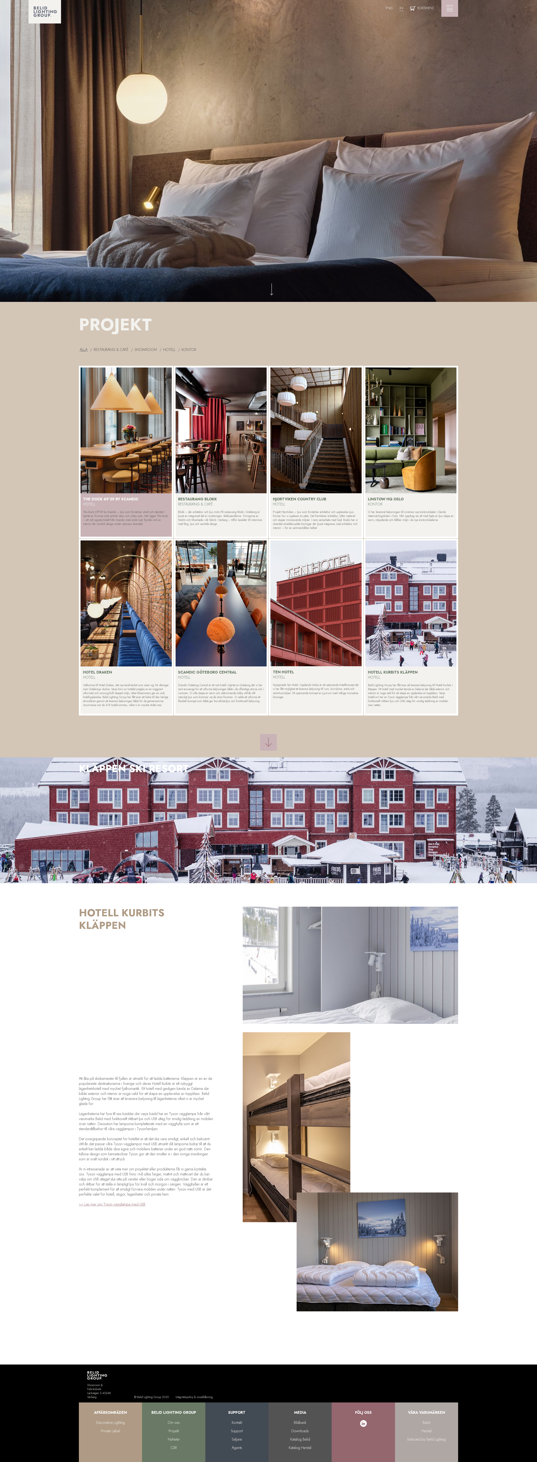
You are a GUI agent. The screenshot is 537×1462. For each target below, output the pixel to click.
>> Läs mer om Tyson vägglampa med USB (112, 1204)
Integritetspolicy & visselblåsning (194, 1397)
